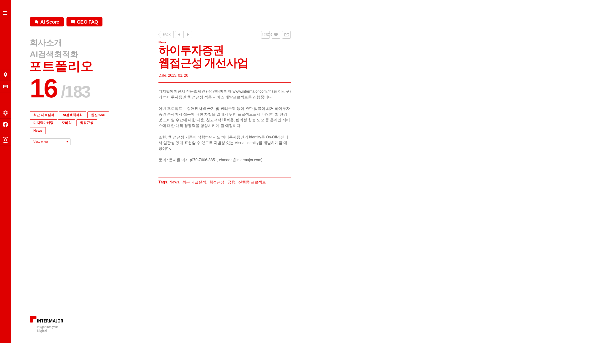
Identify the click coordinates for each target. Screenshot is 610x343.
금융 (231, 182)
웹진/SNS (98, 115)
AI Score (49, 22)
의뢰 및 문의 (5, 86)
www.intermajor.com (250, 91)
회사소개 (46, 42)
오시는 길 (5, 75)
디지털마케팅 (43, 123)
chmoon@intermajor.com (240, 160)
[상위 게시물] (179, 34)
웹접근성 (86, 123)
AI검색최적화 (54, 54)
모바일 (67, 123)
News (37, 130)
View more (40, 142)
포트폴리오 (61, 66)
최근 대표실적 (43, 115)
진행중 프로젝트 (252, 182)
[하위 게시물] (187, 34)
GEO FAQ (87, 22)
